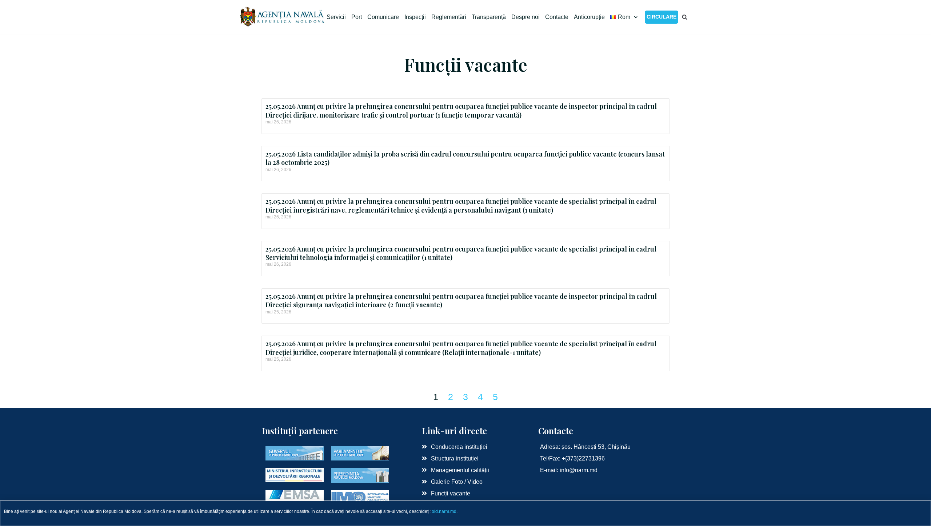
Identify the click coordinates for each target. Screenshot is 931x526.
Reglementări (448, 17)
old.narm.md (444, 511)
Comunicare (383, 17)
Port (356, 17)
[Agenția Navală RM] (282, 17)
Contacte (556, 17)
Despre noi (525, 17)
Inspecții (415, 17)
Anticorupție (589, 17)
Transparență (489, 17)
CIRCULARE (661, 17)
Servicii (336, 17)
